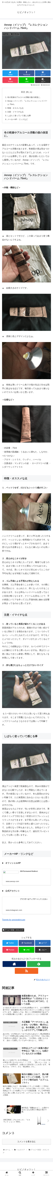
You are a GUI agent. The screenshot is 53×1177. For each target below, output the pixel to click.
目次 (23, 92)
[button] (47, 591)
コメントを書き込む (26, 1141)
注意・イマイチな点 (15, 112)
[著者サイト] (14, 964)
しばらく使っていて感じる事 (19, 116)
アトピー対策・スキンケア (14, 930)
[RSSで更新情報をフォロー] (26, 971)
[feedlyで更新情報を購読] (38, 964)
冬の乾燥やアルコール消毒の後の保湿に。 (24, 97)
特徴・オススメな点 (15, 108)
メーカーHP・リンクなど (17, 119)
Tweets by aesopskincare (13, 920)
